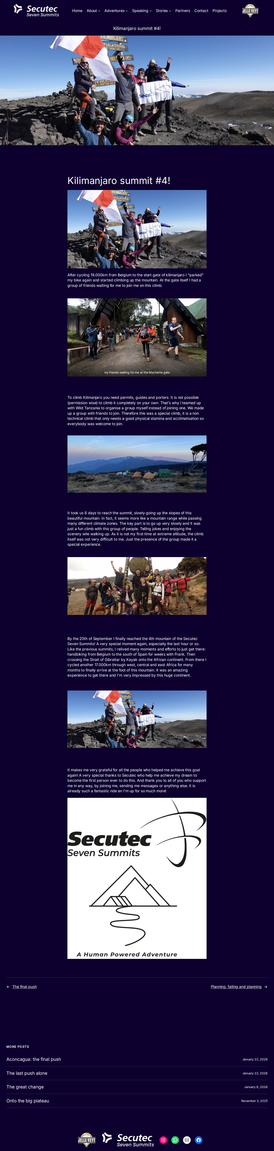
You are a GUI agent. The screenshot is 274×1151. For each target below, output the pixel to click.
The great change (24, 1087)
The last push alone (26, 1073)
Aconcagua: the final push (33, 1059)
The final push (24, 986)
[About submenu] (99, 11)
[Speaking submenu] (150, 11)
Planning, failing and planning (236, 986)
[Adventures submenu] (126, 11)
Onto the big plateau (27, 1100)
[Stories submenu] (170, 11)
